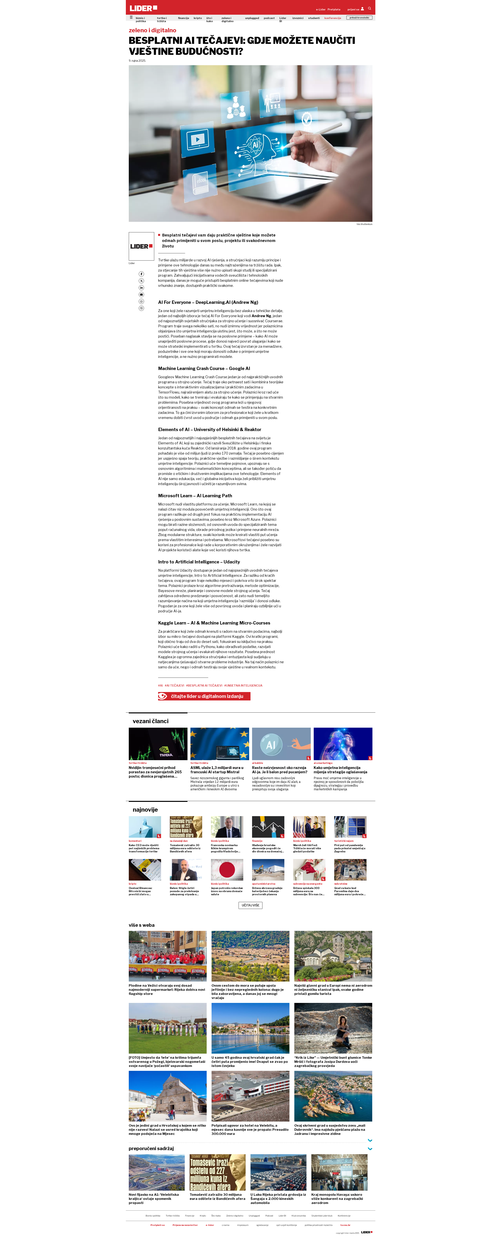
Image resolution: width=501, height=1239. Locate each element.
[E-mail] (141, 294)
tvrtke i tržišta (162, 19)
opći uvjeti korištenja (286, 1225)
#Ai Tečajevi (174, 685)
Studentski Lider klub (321, 1215)
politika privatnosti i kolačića (318, 1225)
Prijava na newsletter (185, 1225)
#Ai (160, 685)
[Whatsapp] (141, 301)
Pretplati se (157, 1225)
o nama (225, 1225)
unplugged (252, 18)
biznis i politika (141, 19)
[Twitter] (141, 280)
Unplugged (254, 1215)
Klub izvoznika (299, 1215)
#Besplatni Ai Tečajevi (204, 685)
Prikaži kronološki (359, 17)
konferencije (332, 18)
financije (183, 18)
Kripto (203, 1215)
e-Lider (321, 9)
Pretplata (334, 9)
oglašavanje (262, 1225)
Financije (189, 1215)
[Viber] (141, 308)
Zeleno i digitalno (234, 1215)
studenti (314, 18)
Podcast (269, 1215)
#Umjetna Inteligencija (243, 685)
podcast (269, 18)
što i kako (209, 19)
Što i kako (216, 1215)
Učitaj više (251, 905)
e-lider (210, 1225)
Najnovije (145, 809)
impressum (243, 1225)
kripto (198, 18)
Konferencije (344, 1215)
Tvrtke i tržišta (173, 1215)
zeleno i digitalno (227, 19)
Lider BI (282, 19)
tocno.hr (345, 1225)
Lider (132, 263)
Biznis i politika (153, 1215)
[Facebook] (141, 274)
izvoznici (298, 18)
